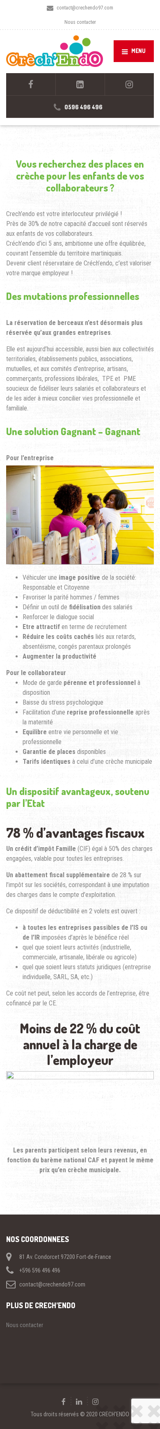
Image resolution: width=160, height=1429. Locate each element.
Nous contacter (80, 22)
